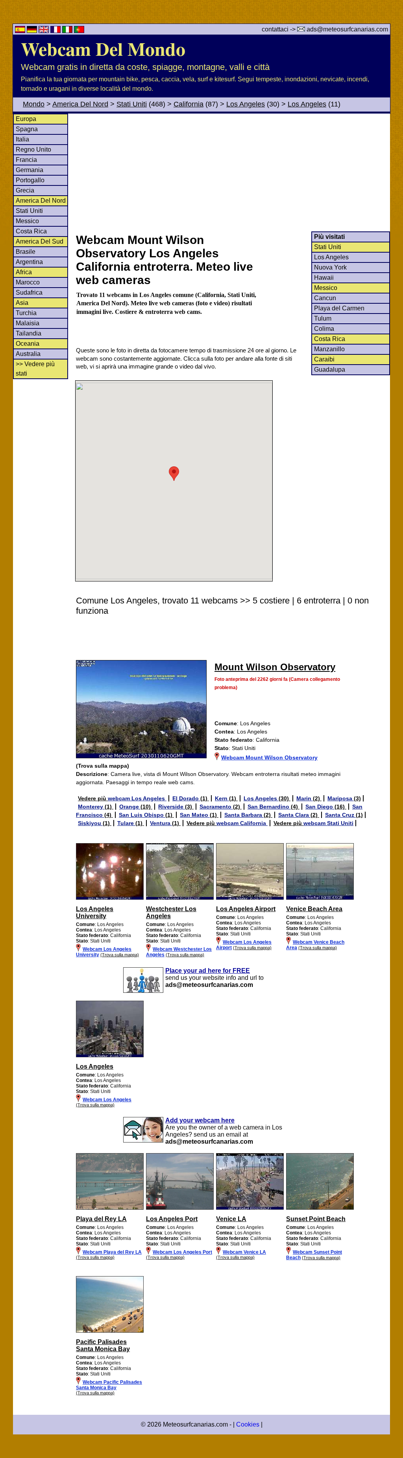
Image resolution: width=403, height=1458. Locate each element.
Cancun (325, 298)
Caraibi (324, 359)
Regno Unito (33, 149)
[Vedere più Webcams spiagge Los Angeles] (110, 1208)
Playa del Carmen (339, 308)
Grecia (25, 190)
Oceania (27, 343)
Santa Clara (294, 815)
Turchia (26, 313)
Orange (129, 806)
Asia (22, 302)
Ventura (161, 823)
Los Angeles (245, 104)
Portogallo (30, 180)
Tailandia (28, 333)
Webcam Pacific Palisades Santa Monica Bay (109, 1384)
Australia (28, 353)
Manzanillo (329, 349)
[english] (44, 31)
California (188, 104)
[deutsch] (33, 31)
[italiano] (68, 31)
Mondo (33, 104)
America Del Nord (80, 104)
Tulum (322, 318)
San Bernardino (269, 806)
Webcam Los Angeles (107, 1099)
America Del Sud (39, 241)
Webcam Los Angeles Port (182, 1252)
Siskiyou (90, 823)
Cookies (247, 1424)
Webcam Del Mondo (103, 48)
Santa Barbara (244, 815)
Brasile (25, 251)
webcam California (242, 823)
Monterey (91, 806)
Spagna (27, 129)
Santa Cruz (340, 815)
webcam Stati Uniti (328, 823)
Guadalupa (329, 369)
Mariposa (340, 798)
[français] (56, 31)
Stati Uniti (131, 104)
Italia (22, 139)
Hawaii (324, 277)
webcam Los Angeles (137, 798)
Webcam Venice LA (244, 1252)
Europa (26, 119)
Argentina (29, 262)
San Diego (320, 806)
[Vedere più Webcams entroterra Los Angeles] (110, 898)
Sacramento (216, 806)
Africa (24, 272)
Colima (324, 328)
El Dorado (186, 798)
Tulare (126, 823)
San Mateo (195, 815)
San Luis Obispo (142, 815)
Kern (222, 798)
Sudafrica (29, 292)
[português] (79, 31)
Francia (26, 159)
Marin (304, 798)
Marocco (28, 282)
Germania (29, 170)
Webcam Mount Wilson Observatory (269, 757)
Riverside (171, 806)
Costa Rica (31, 231)
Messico (27, 221)
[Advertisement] (232, 172)
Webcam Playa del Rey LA (112, 1252)
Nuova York (330, 267)
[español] (21, 31)
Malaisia (27, 323)
